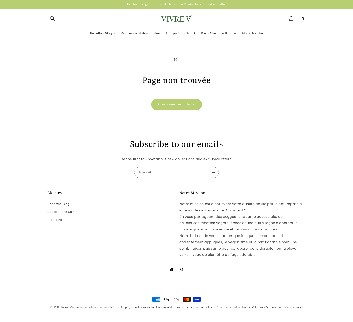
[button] (52, 18)
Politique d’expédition (266, 307)
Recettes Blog (58, 204)
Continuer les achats (176, 104)
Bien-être (54, 219)
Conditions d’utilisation (232, 307)
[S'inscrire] (213, 172)
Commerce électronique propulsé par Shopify (100, 307)
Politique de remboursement (153, 307)
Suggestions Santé (62, 211)
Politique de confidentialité (194, 307)
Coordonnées (294, 307)
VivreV (65, 307)
